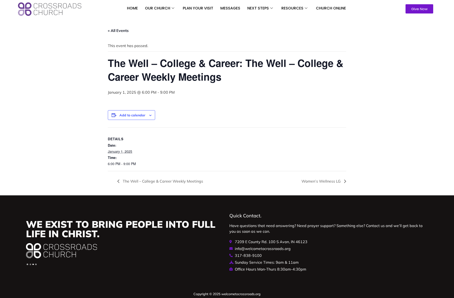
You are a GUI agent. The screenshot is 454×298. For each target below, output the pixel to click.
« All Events (118, 30)
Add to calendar (132, 115)
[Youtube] (33, 264)
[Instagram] (30, 264)
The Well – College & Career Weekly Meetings (162, 181)
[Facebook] (27, 264)
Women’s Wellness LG (321, 181)
